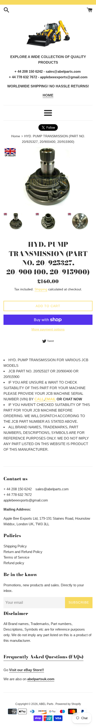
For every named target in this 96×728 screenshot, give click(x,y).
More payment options (48, 329)
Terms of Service (16, 557)
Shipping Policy (15, 546)
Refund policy (13, 563)
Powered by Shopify (68, 704)
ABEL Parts (46, 704)
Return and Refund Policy (22, 552)
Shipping (40, 289)
